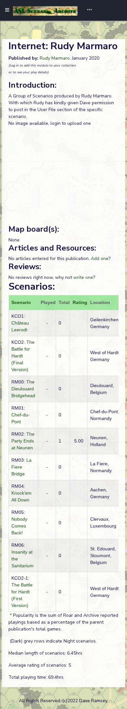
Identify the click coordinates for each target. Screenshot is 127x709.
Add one (99, 258)
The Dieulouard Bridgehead (23, 388)
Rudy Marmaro (55, 58)
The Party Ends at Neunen (23, 440)
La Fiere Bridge (21, 466)
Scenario (21, 302)
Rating (80, 302)
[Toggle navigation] (87, 10)
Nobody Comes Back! (19, 525)
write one (83, 277)
